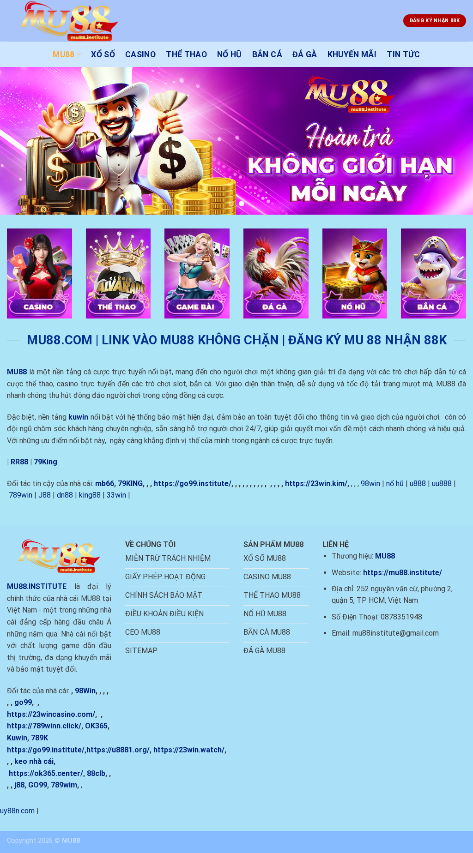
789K (39, 737)
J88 (44, 495)
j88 (19, 785)
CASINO (140, 54)
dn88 (65, 495)
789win (20, 495)
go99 (23, 702)
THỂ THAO (186, 54)
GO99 (37, 785)
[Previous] (21, 141)
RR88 (19, 461)
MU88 (63, 54)
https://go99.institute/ (192, 483)
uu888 (442, 483)
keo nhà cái (34, 761)
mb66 (104, 483)
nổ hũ (395, 483)
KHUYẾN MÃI (352, 54)
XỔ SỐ (103, 54)
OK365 (96, 725)
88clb (96, 773)
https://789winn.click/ (44, 725)
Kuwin (17, 737)
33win (116, 495)
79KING (130, 483)
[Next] (451, 141)
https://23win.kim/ (316, 483)
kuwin (78, 417)
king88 (90, 495)
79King (45, 461)
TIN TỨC (403, 54)
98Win (85, 690)
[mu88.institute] (74, 21)
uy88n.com (17, 810)
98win (370, 483)
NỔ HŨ (229, 54)
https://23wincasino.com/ (51, 714)
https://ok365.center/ (46, 773)
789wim (64, 785)
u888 (418, 483)
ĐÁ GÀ (304, 54)
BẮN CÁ (267, 54)
